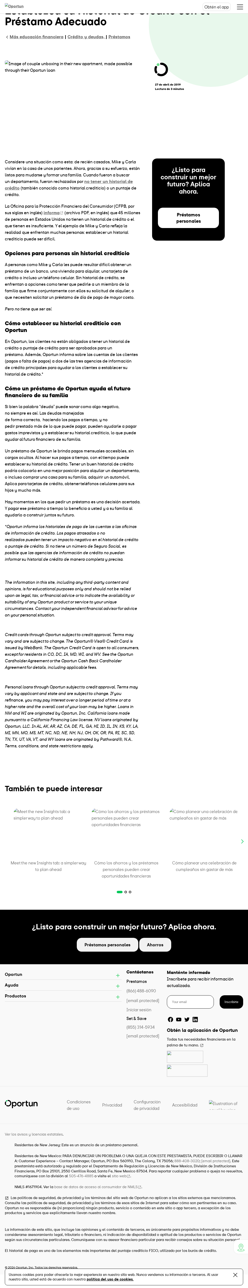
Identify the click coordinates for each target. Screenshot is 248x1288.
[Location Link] (240, 1247)
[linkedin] (195, 1019)
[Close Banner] (235, 1276)
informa (52, 212)
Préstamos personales (188, 218)
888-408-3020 (187, 1160)
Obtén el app (216, 7)
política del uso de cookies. (110, 1279)
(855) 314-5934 (140, 1027)
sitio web (119, 1175)
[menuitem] (78, 1105)
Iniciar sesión (138, 1009)
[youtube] (178, 1019)
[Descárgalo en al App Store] (185, 1057)
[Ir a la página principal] (19, 6)
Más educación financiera (36, 37)
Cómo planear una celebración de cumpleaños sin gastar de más (204, 866)
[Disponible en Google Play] (187, 1071)
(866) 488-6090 (141, 991)
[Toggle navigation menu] (240, 7)
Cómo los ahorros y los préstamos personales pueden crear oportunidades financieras (126, 869)
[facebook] (170, 1019)
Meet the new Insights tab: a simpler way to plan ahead (48, 866)
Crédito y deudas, (87, 37)
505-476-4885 (81, 1175)
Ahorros (155, 945)
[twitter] (187, 1019)
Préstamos (119, 37)
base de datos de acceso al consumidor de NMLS (96, 1186)
